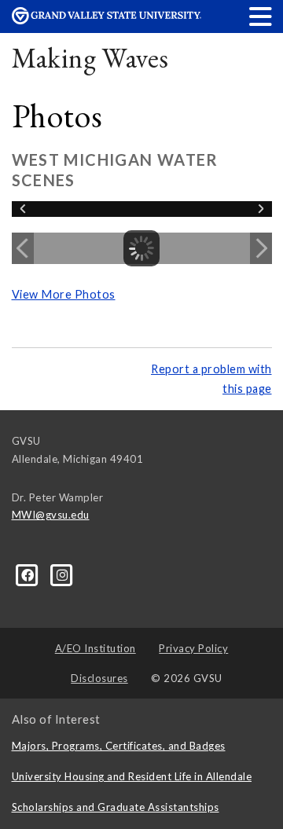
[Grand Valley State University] (106, 20)
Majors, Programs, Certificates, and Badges (119, 745)
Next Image (261, 248)
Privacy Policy (193, 648)
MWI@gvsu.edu (51, 514)
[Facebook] (29, 574)
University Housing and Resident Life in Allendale (132, 776)
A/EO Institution (95, 648)
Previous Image (23, 248)
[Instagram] (62, 574)
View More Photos (64, 294)
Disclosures (99, 678)
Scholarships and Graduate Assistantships (115, 807)
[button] (261, 16)
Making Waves (90, 57)
